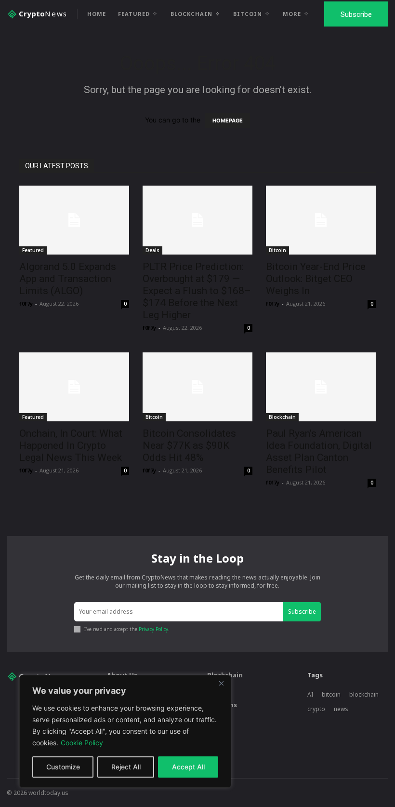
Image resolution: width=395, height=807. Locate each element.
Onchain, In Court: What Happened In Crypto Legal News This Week (70, 445)
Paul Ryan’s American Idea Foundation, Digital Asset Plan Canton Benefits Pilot (319, 451)
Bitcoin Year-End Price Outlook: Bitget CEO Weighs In (316, 278)
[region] (125, 731)
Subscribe (302, 611)
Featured (33, 250)
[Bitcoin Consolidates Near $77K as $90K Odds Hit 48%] (197, 386)
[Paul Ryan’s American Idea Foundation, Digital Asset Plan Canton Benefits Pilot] (321, 386)
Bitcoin (277, 250)
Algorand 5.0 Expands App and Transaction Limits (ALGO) (67, 278)
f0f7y (26, 303)
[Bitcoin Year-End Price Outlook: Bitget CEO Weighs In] (321, 220)
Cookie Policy (82, 743)
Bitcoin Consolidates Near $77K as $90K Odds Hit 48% (189, 445)
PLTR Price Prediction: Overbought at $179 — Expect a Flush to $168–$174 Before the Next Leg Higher (197, 291)
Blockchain (282, 417)
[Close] (221, 683)
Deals (152, 250)
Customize (63, 767)
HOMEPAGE (227, 120)
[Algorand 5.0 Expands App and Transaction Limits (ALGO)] (74, 220)
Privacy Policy (153, 629)
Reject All (126, 767)
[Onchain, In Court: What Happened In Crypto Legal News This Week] (74, 386)
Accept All (188, 767)
